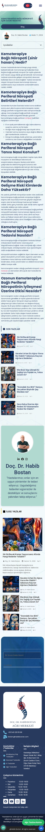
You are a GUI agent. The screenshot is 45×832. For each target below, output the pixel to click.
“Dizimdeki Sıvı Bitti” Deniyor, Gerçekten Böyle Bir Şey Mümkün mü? (30, 389)
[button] (40, 5)
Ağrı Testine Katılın (33, 822)
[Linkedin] (23, 801)
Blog (22, 27)
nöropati (28, 118)
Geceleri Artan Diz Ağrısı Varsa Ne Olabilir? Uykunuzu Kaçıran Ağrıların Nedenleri (29, 355)
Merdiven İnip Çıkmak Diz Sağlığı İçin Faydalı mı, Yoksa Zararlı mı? (30, 372)
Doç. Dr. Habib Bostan (12, 561)
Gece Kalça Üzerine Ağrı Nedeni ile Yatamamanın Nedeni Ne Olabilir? (28, 406)
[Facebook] (5, 801)
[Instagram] (17, 801)
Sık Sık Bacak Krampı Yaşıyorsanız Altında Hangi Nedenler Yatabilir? (29, 339)
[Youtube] (11, 801)
